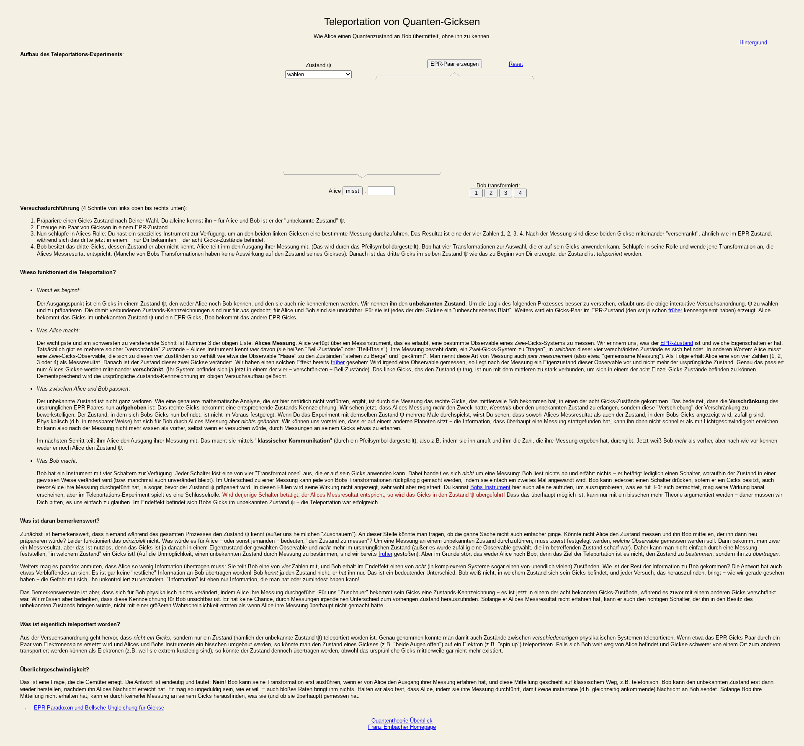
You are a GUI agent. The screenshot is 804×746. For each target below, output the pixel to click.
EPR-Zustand (676, 343)
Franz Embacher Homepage (402, 727)
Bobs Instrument (490, 487)
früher (675, 310)
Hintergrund (753, 42)
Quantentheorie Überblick (402, 721)
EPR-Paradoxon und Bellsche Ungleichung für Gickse (99, 708)
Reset (516, 64)
